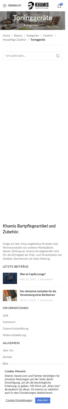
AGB (5, 315)
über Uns (8, 350)
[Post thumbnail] (10, 278)
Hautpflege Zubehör (14, 40)
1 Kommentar (45, 279)
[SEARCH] (58, 56)
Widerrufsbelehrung (14, 335)
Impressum (9, 322)
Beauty (18, 35)
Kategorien (32, 35)
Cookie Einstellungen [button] (19, 400)
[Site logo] (38, 5)
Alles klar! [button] (42, 400)
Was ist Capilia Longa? (33, 274)
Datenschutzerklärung (15, 328)
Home (6, 35)
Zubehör (48, 35)
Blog (5, 363)
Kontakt (7, 357)
